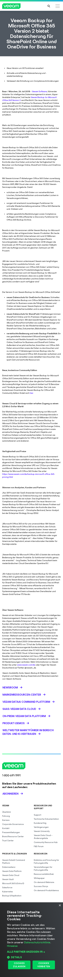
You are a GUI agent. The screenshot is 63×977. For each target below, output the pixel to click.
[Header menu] (57, 6)
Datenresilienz (8, 867)
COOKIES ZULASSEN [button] (19, 964)
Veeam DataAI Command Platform (13, 861)
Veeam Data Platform (12, 871)
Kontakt (5, 828)
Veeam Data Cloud (10, 875)
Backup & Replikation (11, 895)
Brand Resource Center (13, 836)
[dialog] (31, 939)
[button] (31, 952)
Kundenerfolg (40, 823)
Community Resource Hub (46, 842)
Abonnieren (10, 794)
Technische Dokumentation (46, 819)
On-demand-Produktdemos (46, 890)
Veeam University (42, 831)
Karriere (6, 820)
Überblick (6, 812)
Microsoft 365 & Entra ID (13, 883)
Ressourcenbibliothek (44, 874)
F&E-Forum (39, 846)
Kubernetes (7, 891)
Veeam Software (39, 91)
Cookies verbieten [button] (43, 964)
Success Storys (41, 886)
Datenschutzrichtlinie (37, 942)
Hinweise (12, 946)
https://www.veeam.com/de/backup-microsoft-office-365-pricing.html (28, 475)
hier (31, 393)
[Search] (49, 6)
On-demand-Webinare (44, 882)
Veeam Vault (8, 879)
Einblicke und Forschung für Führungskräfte (46, 861)
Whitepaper (39, 878)
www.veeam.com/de (26, 665)
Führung (6, 816)
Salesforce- (7, 887)
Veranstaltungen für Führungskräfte (43, 868)
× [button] (60, 905)
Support (37, 815)
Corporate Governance (13, 824)
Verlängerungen (41, 827)
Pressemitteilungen (11, 832)
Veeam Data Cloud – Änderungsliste (43, 837)
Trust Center (8, 840)
